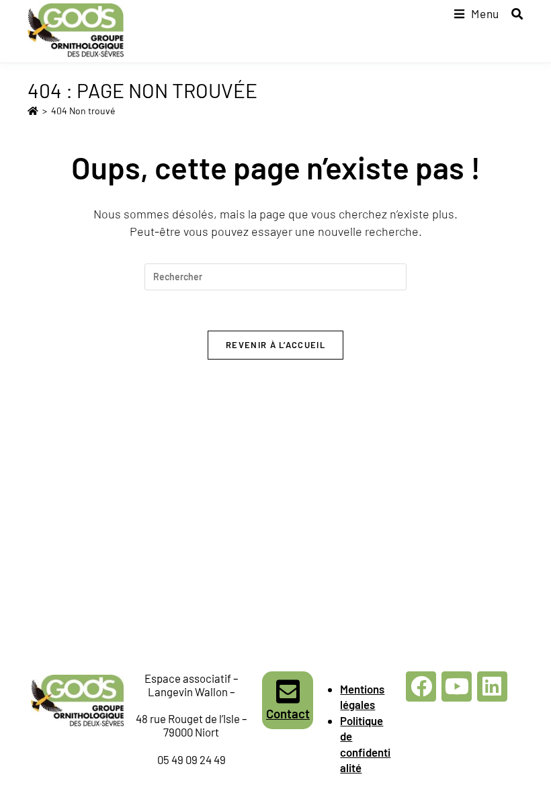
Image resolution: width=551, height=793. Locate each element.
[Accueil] (33, 110)
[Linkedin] (492, 686)
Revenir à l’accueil (275, 344)
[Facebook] (421, 686)
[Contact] (287, 691)
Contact (288, 713)
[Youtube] (456, 686)
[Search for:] (512, 13)
